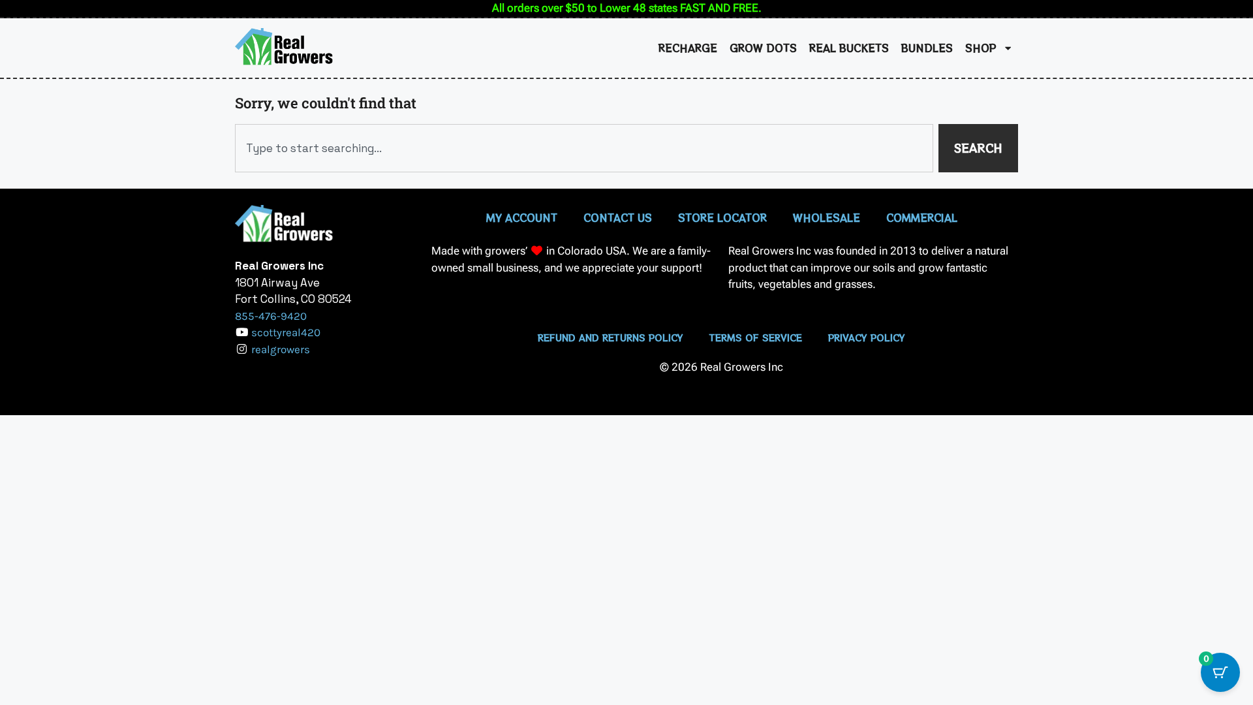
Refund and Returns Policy (610, 337)
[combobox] (584, 148)
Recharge (687, 47)
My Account (521, 217)
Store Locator (722, 217)
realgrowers (280, 349)
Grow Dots (763, 47)
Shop (981, 47)
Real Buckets (849, 47)
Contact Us (617, 217)
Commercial (921, 217)
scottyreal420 (285, 332)
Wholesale (826, 217)
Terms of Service (755, 337)
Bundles (927, 47)
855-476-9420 (271, 315)
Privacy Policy (866, 337)
